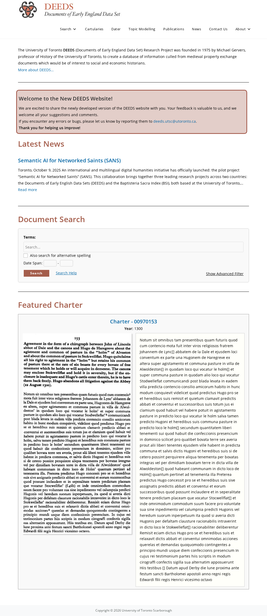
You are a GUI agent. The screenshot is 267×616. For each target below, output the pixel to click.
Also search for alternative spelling (60, 255)
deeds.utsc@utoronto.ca (174, 121)
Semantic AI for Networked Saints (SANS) (69, 160)
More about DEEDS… (36, 69)
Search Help (66, 272)
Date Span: (33, 262)
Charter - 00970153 (133, 321)
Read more (27, 189)
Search (36, 273)
